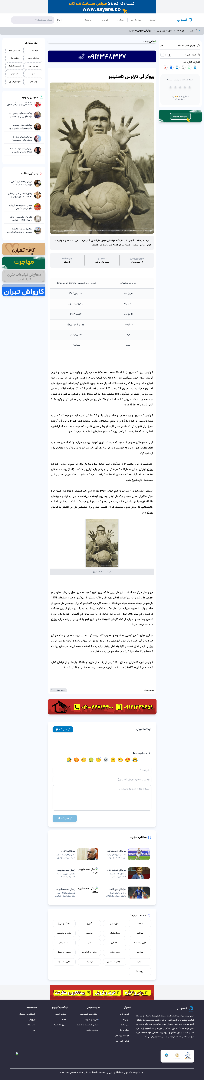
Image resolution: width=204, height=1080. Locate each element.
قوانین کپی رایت (122, 1041)
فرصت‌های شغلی (122, 1035)
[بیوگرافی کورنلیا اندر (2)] (127, 873)
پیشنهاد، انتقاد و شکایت (87, 1024)
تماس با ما (124, 1014)
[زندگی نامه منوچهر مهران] (76, 873)
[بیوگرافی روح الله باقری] (127, 892)
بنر (34, 1030)
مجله (64, 1019)
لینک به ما (124, 1030)
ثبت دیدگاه (64, 729)
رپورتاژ (32, 1019)
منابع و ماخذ (92, 1030)
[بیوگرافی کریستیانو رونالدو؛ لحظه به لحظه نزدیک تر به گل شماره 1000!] (127, 854)
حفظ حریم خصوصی (89, 1014)
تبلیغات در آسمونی (27, 1014)
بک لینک (31, 1024)
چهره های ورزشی (164, 30)
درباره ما (125, 1019)
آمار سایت (125, 1024)
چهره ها (180, 30)
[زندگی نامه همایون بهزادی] (76, 892)
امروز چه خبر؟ (60, 1024)
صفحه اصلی (60, 1014)
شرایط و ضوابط (91, 1019)
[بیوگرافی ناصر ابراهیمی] (76, 854)
